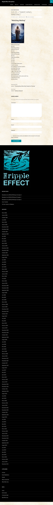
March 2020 (4, 302)
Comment (13, 102)
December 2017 (5, 358)
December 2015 (5, 407)
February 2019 (5, 325)
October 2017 (5, 363)
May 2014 (4, 452)
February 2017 (5, 379)
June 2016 (4, 395)
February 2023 (5, 271)
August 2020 (4, 292)
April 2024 (4, 241)
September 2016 (5, 391)
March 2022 (4, 276)
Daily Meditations (15, 9)
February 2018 (5, 353)
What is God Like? (5, 479)
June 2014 (4, 449)
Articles (3, 472)
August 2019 (4, 316)
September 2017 (5, 365)
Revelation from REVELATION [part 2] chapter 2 (11, 197)
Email (12, 124)
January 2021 (4, 283)
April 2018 (4, 348)
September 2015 (5, 414)
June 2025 (4, 219)
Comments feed (5, 495)
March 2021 (4, 280)
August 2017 (4, 367)
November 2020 (5, 287)
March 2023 (4, 269)
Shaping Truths (37, 4)
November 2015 (5, 410)
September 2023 (5, 255)
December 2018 (5, 330)
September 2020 (5, 290)
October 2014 (5, 440)
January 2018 (4, 356)
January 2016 (4, 405)
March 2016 (4, 400)
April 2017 (4, 374)
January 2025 (4, 224)
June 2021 (4, 278)
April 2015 (4, 426)
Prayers (11, 4)
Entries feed (4, 492)
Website (13, 130)
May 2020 (4, 297)
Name (12, 119)
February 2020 (5, 304)
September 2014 (5, 442)
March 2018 (4, 351)
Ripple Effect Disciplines (8, 1)
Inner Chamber (5, 201)
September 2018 (5, 337)
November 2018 (5, 332)
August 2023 (4, 257)
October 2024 (5, 231)
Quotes (3, 477)
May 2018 (4, 346)
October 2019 (5, 313)
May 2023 (4, 264)
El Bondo (50, 4)
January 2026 (4, 215)
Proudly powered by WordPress (7, 503)
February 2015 (5, 431)
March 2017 (4, 377)
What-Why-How (5, 481)
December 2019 (5, 309)
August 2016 (4, 393)
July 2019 (4, 318)
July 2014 (4, 447)
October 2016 (5, 388)
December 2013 (5, 464)
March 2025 (4, 222)
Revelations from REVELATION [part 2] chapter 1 (12, 199)
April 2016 (4, 398)
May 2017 (4, 372)
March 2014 (4, 456)
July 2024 (4, 236)
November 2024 (5, 229)
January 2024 (4, 245)
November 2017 (5, 360)
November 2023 (5, 250)
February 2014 (5, 459)
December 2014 (5, 435)
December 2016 (5, 384)
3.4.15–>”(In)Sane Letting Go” (17, 90)
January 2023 (4, 273)
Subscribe (22, 4)
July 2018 (4, 341)
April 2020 (4, 299)
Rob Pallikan (22, 16)
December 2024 (5, 226)
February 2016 (5, 402)
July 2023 (4, 259)
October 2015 (5, 412)
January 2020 (4, 306)
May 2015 (4, 424)
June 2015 (4, 421)
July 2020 (4, 295)
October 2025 (5, 217)
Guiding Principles (28, 4)
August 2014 (4, 445)
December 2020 (5, 285)
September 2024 (5, 233)
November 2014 (5, 438)
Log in (3, 490)
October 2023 (5, 252)
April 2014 (4, 454)
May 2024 (4, 238)
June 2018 (4, 344)
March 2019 (4, 323)
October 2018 (5, 334)
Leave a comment (30, 16)
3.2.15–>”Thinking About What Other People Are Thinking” (23, 85)
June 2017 (4, 370)
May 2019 (4, 320)
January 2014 (4, 461)
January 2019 (4, 327)
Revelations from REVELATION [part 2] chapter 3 (12, 194)
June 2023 (4, 262)
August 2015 (4, 417)
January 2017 (4, 381)
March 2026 (4, 212)
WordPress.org (5, 497)
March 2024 (4, 243)
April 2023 (4, 266)
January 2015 (4, 433)
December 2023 (5, 248)
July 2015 (4, 419)
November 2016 (5, 386)
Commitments (44, 4)
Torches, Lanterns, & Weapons (8, 204)
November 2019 (5, 311)
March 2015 (4, 428)
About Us (16, 4)
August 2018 (4, 339)
